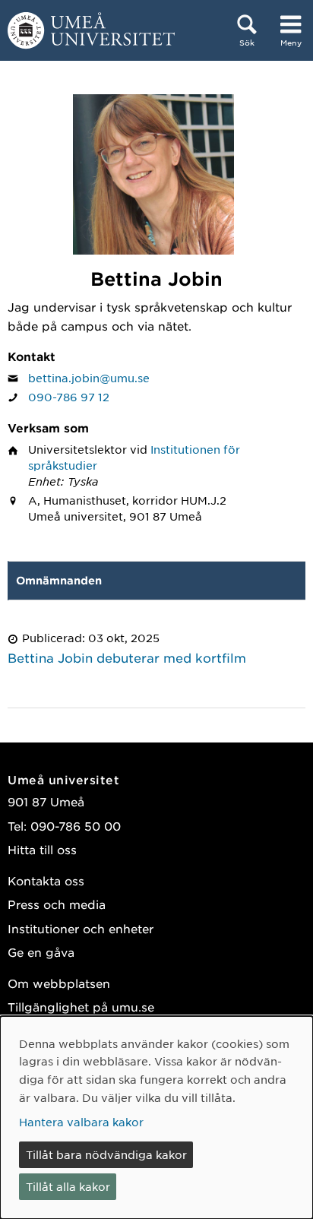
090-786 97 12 (68, 397)
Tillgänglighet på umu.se (81, 1006)
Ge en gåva (41, 952)
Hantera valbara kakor (81, 1122)
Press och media (57, 904)
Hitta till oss (42, 849)
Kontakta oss (46, 880)
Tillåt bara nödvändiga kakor (106, 1154)
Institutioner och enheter (80, 928)
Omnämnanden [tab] (59, 580)
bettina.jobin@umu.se (89, 378)
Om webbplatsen (59, 983)
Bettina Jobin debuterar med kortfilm (127, 657)
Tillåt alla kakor (68, 1186)
